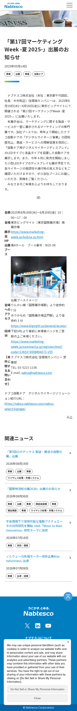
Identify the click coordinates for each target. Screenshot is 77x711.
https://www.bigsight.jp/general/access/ (39, 325)
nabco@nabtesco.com (36, 372)
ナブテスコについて (38, 638)
